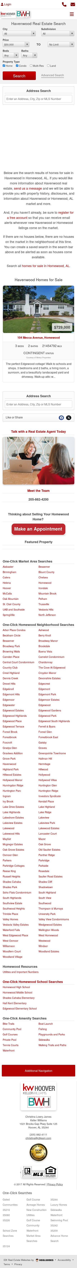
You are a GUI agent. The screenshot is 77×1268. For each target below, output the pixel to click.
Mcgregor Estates (13, 844)
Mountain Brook (47, 593)
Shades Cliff (45, 881)
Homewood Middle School (17, 992)
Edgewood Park (47, 715)
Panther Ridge (46, 855)
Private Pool (9, 1039)
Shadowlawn (45, 887)
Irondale (43, 588)
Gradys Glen (10, 748)
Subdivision (48, 29)
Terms (7, 1264)
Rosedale (43, 871)
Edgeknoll (8, 689)
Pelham (42, 599)
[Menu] (72, 14)
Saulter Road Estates (50, 876)
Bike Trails (8, 1023)
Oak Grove (44, 844)
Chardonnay (45, 662)
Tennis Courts (10, 1045)
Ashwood (43, 630)
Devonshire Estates (49, 678)
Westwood (44, 940)
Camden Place (11, 657)
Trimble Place (10, 914)
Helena (7, 582)
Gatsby (42, 742)
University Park (47, 914)
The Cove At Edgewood (51, 667)
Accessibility (64, 1260)
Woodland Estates (48, 951)
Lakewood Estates (48, 828)
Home (9, 65)
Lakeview (43, 817)
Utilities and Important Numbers (20, 972)
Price (6, 40)
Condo (22, 65)
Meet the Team (38, 490)
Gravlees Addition (13, 753)
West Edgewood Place (15, 935)
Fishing (42, 1029)
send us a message (28, 188)
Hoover (7, 588)
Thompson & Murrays (50, 908)
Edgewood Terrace (13, 726)
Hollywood (44, 774)
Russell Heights (11, 876)
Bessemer (44, 566)
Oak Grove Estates (13, 849)
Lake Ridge (44, 812)
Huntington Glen (47, 785)
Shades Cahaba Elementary (19, 998)
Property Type (11, 61)
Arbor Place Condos (14, 630)
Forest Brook (10, 732)
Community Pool (12, 1029)
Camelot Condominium (51, 657)
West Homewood (48, 935)
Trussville (43, 604)
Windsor (43, 946)
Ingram (7, 796)
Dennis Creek (10, 678)
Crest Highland (11, 673)
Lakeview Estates (12, 823)
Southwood (44, 903)
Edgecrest (44, 683)
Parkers (7, 860)
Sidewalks (44, 1039)
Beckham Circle (11, 635)
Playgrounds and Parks (51, 1034)
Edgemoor (9, 699)
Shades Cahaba (12, 881)
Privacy (18, 1264)
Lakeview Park (46, 823)
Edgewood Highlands (15, 715)
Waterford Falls (11, 930)
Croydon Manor (47, 673)
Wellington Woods (48, 930)
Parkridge (43, 860)
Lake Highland (46, 806)
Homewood (44, 582)
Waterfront (9, 1050)
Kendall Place (46, 801)
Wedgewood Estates (50, 924)
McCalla (7, 593)
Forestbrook (9, 737)
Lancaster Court (47, 833)
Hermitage (44, 764)
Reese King (9, 871)
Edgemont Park (47, 694)
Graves (42, 748)
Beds (6, 50)
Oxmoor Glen (10, 855)
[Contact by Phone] (64, 4)
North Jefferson (47, 615)
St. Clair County (11, 604)
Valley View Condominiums (53, 919)
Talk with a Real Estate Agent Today (38, 431)
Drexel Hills (9, 683)
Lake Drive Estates (13, 806)
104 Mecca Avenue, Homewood (38, 337)
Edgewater (9, 705)
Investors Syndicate (49, 796)
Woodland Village (12, 956)
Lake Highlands (11, 812)
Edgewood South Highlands (54, 721)
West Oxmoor (10, 940)
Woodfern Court (12, 951)
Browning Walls (11, 651)
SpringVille (9, 615)
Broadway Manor (48, 640)
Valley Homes (10, 919)
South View (44, 898)
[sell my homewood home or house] (38, 529)
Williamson (9, 946)
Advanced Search (52, 75)
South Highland (47, 892)
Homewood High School (16, 987)
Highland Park (11, 769)
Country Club (10, 667)
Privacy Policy (55, 1184)
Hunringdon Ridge (13, 785)
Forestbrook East (48, 737)
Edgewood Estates (13, 710)
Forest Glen (45, 732)
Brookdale (44, 646)
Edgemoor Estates (48, 699)
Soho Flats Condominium (17, 892)
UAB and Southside (14, 609)
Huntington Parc (12, 790)
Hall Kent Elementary (15, 1003)
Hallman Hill (45, 758)
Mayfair (7, 839)
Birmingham (9, 572)
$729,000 (62, 327)
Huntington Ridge (48, 790)
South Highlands (12, 898)
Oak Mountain (11, 599)
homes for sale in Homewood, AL (45, 265)
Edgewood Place (12, 721)
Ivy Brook (8, 801)
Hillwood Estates (12, 774)
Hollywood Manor (12, 780)
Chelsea (43, 577)
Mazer (42, 839)
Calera (6, 577)
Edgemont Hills (11, 694)
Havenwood (9, 764)
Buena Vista (45, 651)
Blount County (46, 572)
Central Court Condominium (18, 662)
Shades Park (10, 887)
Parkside (43, 865)
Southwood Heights (14, 908)
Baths (24, 50)
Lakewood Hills (11, 833)
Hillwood (43, 769)
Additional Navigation (38, 1071)
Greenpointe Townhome (52, 753)
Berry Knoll (44, 635)
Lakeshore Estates (13, 817)
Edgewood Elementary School (20, 1008)
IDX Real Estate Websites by (19, 1260)
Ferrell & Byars (46, 726)
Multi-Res (38, 65)
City (5, 29)
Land (52, 65)
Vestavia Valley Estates (16, 924)
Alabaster (8, 566)
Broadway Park (11, 646)
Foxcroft (7, 742)
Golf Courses (10, 1034)
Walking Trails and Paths (52, 1045)
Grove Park (9, 758)
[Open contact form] (73, 4)
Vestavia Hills (45, 609)
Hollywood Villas (47, 780)
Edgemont (44, 689)
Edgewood (44, 705)
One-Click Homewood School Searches (33, 981)
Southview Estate (12, 903)
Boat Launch (45, 1023)
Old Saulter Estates (49, 849)
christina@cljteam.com (38, 1138)
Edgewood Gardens (49, 710)
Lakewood (8, 828)
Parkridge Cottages (14, 865)
